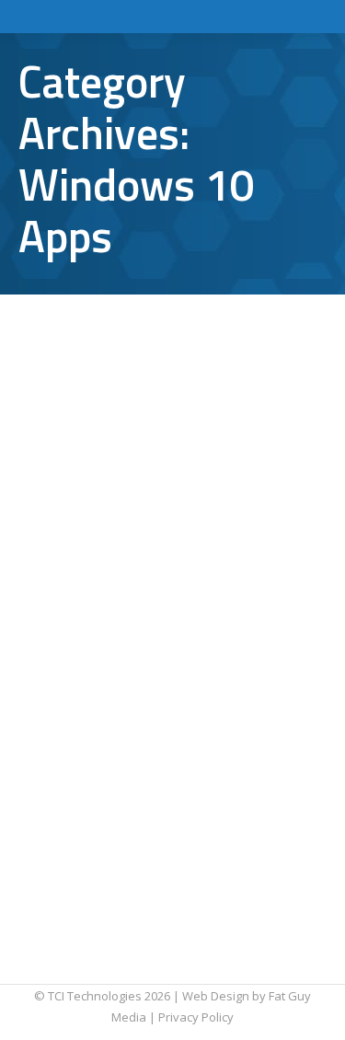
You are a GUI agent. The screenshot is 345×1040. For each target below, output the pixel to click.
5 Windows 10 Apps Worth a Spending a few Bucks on (164, 669)
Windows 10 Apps (90, 408)
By (91, 430)
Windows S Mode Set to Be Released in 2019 (159, 340)
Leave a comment (90, 451)
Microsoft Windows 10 (102, 387)
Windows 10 (202, 387)
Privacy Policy (196, 1017)
